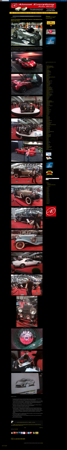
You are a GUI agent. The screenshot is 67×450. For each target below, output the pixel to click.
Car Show (16, 424)
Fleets (31, 12)
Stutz (12, 425)
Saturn (47, 139)
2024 (47, 187)
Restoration (36, 424)
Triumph (47, 145)
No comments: (33, 422)
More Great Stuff (54, 12)
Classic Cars (19, 424)
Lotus (47, 114)
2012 (47, 200)
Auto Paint (25, 12)
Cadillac (14, 424)
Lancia (47, 110)
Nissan (47, 125)
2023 (47, 188)
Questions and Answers (49, 131)
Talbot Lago (16, 425)
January (48, 186)
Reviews (36, 12)
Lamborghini (48, 109)
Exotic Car (27, 424)
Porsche (47, 130)
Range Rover (48, 134)
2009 (47, 203)
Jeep (47, 108)
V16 (21, 425)
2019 (47, 192)
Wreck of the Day (48, 149)
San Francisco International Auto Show (29, 47)
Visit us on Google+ (4, 445)
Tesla (47, 143)
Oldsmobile (48, 126)
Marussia (47, 116)
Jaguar (47, 107)
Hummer (47, 103)
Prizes (34, 424)
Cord (22, 424)
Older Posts (41, 427)
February (48, 183)
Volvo (47, 148)
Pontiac (47, 129)
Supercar (14, 425)
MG (46, 115)
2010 (47, 202)
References (48, 135)
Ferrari (29, 424)
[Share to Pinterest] (12, 423)
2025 (47, 182)
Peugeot (47, 127)
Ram (47, 133)
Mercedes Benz (48, 120)
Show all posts (31, 16)
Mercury (47, 121)
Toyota (47, 144)
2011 (47, 201)
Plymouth (47, 128)
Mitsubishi (47, 123)
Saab (47, 138)
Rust (47, 137)
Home (12, 12)
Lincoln (47, 113)
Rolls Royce (39, 424)
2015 (47, 196)
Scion (47, 140)
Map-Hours (47, 12)
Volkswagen (48, 147)
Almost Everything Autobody (16, 47)
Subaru (47, 141)
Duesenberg (24, 424)
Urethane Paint (48, 146)
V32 (22, 425)
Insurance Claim (48, 105)
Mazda (47, 118)
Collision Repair (18, 12)
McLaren (32, 424)
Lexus (47, 112)
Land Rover (48, 111)
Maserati (47, 117)
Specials (42, 12)
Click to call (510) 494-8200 (18, 439)
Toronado (19, 425)
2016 (47, 195)
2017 (47, 194)
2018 (47, 193)
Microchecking (48, 122)
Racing (47, 132)
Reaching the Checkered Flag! (51, 184)
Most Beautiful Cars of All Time (50, 124)
